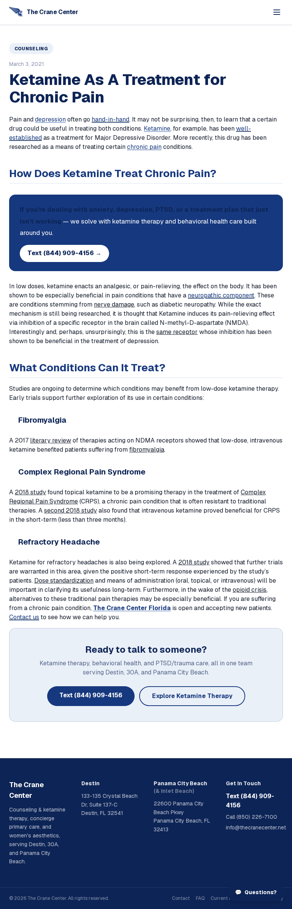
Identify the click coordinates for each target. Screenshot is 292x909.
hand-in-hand (110, 119)
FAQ (200, 898)
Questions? (256, 892)
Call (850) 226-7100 (251, 816)
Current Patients (229, 898)
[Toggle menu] (277, 12)
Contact (181, 898)
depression (50, 119)
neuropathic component (221, 295)
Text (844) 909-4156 (90, 695)
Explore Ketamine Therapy (192, 696)
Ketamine (157, 129)
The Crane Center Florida (132, 608)
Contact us (24, 617)
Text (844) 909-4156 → (64, 253)
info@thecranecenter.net (254, 827)
